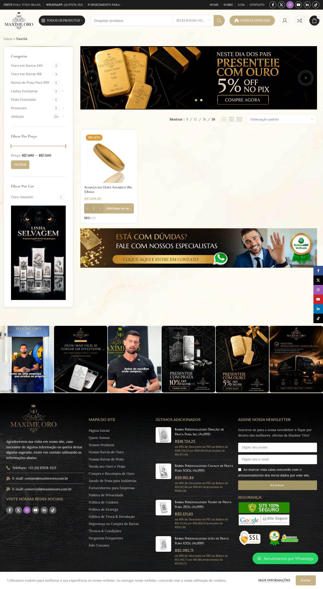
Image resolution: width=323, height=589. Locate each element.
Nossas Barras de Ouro (106, 452)
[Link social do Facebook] (272, 4)
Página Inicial (99, 430)
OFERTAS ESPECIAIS (255, 20)
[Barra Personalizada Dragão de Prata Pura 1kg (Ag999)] (163, 441)
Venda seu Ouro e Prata (107, 466)
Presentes (18, 108)
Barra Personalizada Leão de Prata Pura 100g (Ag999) (202, 540)
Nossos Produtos (101, 445)
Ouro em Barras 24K (27, 65)
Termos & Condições (105, 531)
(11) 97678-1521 (64, 4)
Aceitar (306, 580)
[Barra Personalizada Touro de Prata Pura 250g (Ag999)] (163, 514)
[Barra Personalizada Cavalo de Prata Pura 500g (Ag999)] (163, 478)
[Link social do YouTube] (298, 4)
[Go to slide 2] (201, 100)
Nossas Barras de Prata (106, 459)
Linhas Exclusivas (24, 91)
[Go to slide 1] (196, 100)
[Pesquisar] (219, 20)
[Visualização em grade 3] (231, 119)
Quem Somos (99, 438)
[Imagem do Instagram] (26, 359)
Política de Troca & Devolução (112, 516)
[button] (109, 208)
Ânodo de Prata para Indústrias (112, 481)
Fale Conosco (99, 545)
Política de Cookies (103, 502)
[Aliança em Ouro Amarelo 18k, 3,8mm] (109, 158)
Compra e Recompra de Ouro (111, 473)
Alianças (17, 116)
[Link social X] (281, 4)
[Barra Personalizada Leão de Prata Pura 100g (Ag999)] (163, 550)
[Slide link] (198, 77)
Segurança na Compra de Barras (114, 524)
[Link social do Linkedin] (307, 4)
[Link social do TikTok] (315, 4)
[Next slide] (306, 78)
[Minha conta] (284, 20)
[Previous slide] (92, 78)
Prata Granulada (23, 99)
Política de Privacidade (106, 495)
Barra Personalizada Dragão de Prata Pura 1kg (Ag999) (199, 431)
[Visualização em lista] (224, 119)
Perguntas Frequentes (106, 538)
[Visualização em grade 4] (239, 119)
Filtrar (20, 164)
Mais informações (274, 580)
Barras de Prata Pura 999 (30, 82)
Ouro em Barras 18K (26, 74)
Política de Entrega (103, 509)
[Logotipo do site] (19, 20)
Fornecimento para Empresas (112, 488)
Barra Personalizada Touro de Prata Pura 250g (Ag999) (203, 504)
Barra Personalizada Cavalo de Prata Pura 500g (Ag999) (204, 468)
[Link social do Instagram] (290, 4)
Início (8, 39)
